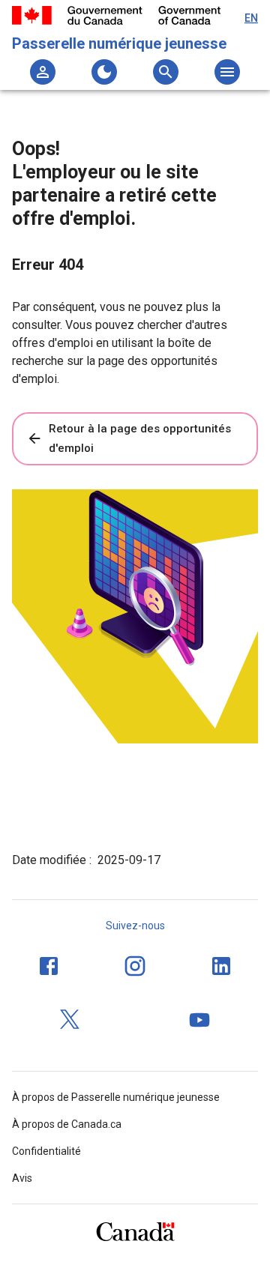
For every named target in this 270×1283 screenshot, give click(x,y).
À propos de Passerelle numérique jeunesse (116, 1097)
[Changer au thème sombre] (104, 72)
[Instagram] (135, 966)
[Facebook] (49, 966)
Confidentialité (46, 1151)
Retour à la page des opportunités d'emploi (140, 438)
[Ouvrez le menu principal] (227, 72)
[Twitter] (71, 1020)
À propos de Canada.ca (67, 1124)
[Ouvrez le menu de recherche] (165, 72)
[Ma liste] (43, 72)
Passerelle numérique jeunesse (119, 43)
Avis (22, 1178)
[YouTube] (199, 1020)
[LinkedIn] (221, 966)
